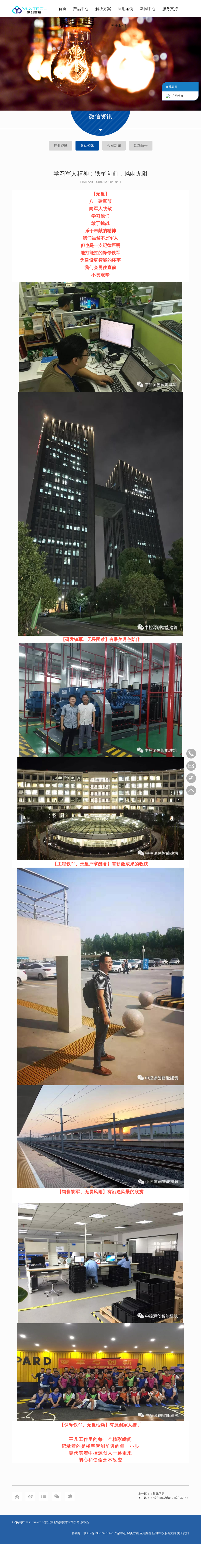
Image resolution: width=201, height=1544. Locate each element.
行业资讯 (60, 146)
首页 (62, 9)
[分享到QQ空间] (17, 1496)
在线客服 (178, 96)
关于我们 (118, 26)
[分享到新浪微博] (30, 1496)
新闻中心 (148, 9)
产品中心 (81, 9)
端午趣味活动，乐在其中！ (171, 1498)
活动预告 (141, 146)
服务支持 (170, 9)
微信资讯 (87, 146)
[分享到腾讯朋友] (70, 1496)
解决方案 (103, 9)
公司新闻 (114, 146)
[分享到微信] (56, 1496)
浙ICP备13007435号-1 (99, 1533)
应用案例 (125, 9)
